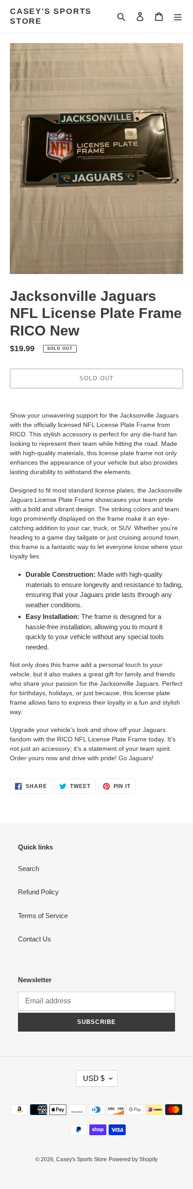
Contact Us (34, 939)
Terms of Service (43, 915)
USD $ (94, 1078)
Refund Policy (38, 892)
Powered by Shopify (133, 1159)
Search (28, 868)
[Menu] (177, 16)
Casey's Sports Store (51, 16)
